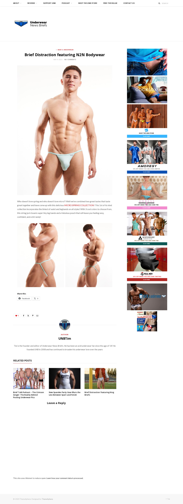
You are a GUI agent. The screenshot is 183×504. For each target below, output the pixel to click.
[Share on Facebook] (24, 316)
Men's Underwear (66, 50)
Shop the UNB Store (87, 3)
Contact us (129, 3)
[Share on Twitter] (28, 316)
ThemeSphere (47, 499)
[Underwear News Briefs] (33, 24)
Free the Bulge (110, 3)
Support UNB (49, 3)
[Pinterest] (33, 316)
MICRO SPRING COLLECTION (79, 205)
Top (168, 499)
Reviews (31, 3)
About (16, 3)
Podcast (66, 3)
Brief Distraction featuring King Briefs (99, 393)
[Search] (159, 3)
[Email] (37, 316)
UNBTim (64, 338)
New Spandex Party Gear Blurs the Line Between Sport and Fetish (65, 393)
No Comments (70, 59)
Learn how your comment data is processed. (64, 478)
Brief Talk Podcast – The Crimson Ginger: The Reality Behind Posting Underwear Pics (28, 395)
